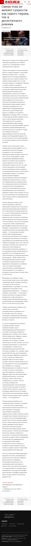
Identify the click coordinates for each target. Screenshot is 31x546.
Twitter (13, 523)
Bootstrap (4, 538)
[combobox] (25, 2)
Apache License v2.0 (13, 539)
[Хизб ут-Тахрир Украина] (8, 2)
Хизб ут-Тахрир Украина (7, 536)
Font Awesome (5, 541)
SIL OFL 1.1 (19, 541)
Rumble (4, 525)
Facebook (4, 523)
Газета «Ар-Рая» (7, 482)
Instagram (21, 523)
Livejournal (13, 525)
